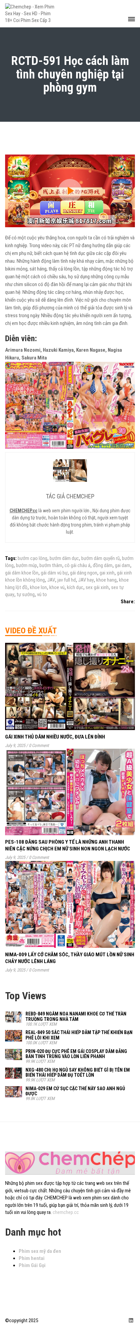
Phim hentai (32, 1258)
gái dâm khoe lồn (21, 573)
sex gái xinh (97, 587)
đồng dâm (102, 565)
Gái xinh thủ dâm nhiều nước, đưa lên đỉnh (55, 737)
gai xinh (107, 573)
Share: (128, 602)
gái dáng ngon (83, 573)
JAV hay (86, 580)
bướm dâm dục (64, 558)
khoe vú (57, 587)
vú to (42, 594)
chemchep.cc (66, 1212)
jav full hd (66, 580)
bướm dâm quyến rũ (100, 558)
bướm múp (26, 565)
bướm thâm (50, 565)
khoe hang (106, 580)
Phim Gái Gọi (32, 1265)
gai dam (122, 565)
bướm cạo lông (32, 558)
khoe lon (38, 587)
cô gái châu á (77, 565)
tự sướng (26, 594)
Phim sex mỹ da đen (40, 1251)
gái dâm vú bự (54, 573)
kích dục (75, 587)
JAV (51, 580)
